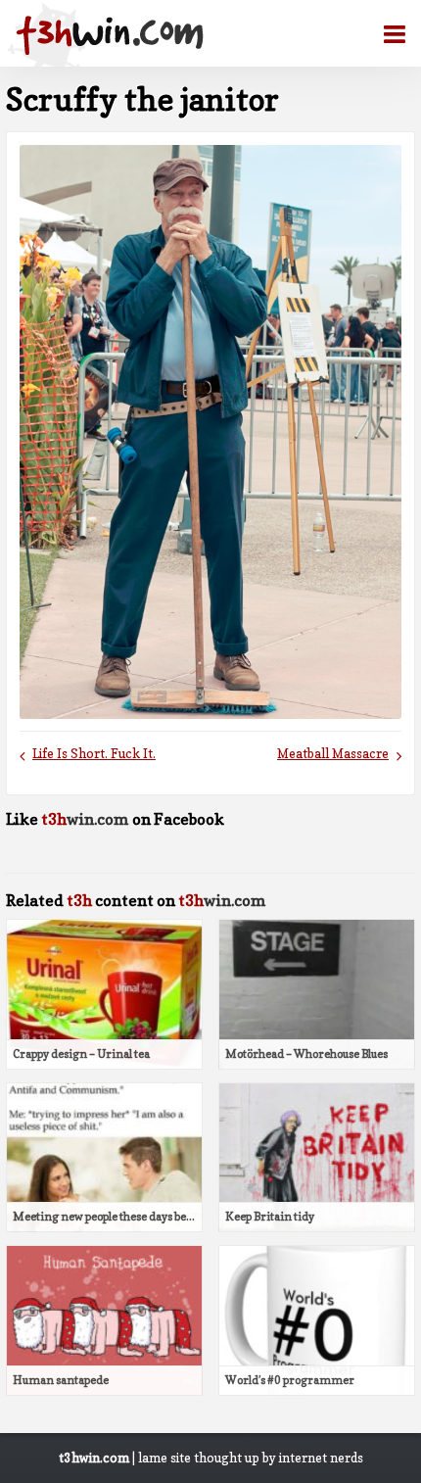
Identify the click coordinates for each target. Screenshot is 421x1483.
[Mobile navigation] (386, 34)
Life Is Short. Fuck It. (94, 753)
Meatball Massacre (333, 753)
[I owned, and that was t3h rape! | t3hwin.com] (110, 35)
